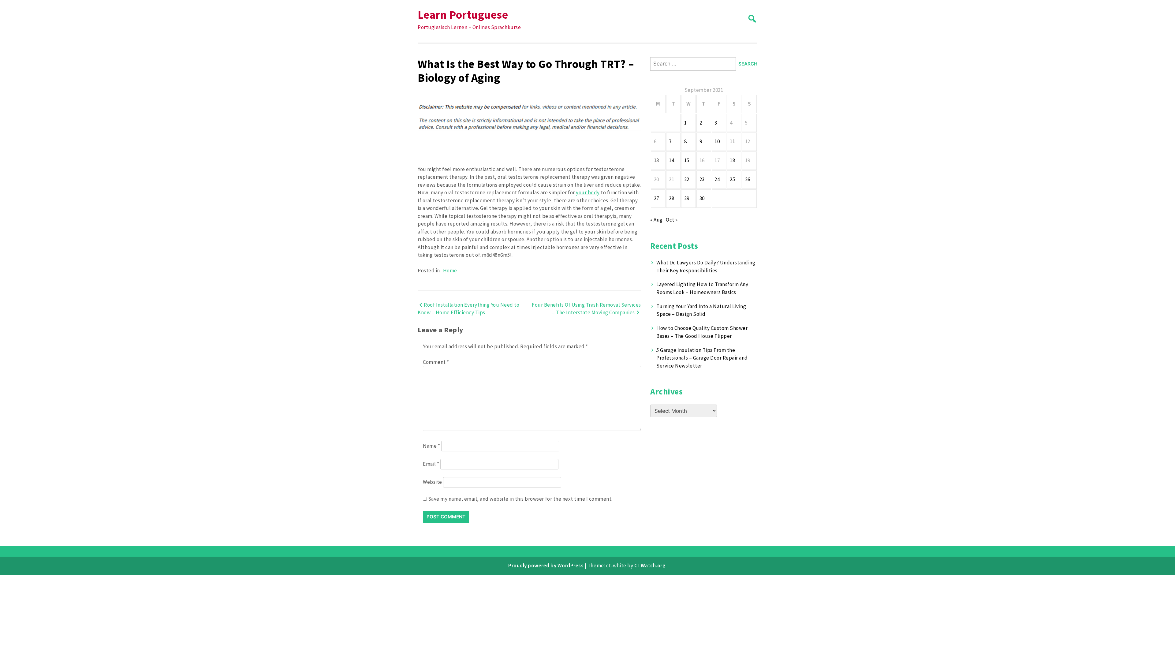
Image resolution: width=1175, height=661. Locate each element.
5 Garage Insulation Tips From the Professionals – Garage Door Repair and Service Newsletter (702, 358)
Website (432, 482)
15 (686, 160)
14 (671, 160)
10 (717, 141)
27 (656, 198)
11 (732, 141)
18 (732, 160)
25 (732, 179)
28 (671, 198)
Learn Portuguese (463, 14)
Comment (436, 362)
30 (702, 198)
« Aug (656, 219)
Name (431, 446)
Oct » (672, 219)
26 (747, 179)
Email (431, 464)
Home (450, 270)
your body (588, 192)
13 (656, 160)
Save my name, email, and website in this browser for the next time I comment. (520, 498)
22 (686, 179)
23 (702, 179)
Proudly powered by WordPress (546, 565)
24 (717, 179)
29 (686, 198)
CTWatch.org (650, 565)
